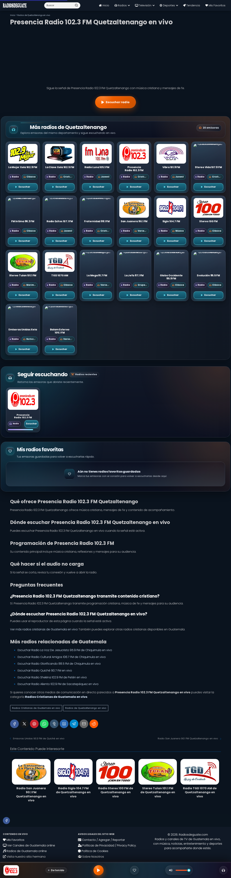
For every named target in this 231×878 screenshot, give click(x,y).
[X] (24, 723)
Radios (122, 5)
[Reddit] (94, 723)
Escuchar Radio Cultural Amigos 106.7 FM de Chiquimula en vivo (62, 657)
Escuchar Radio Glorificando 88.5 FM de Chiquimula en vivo (59, 664)
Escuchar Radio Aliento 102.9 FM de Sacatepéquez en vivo (58, 684)
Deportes (168, 5)
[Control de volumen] (171, 870)
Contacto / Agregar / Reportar (103, 840)
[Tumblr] (54, 723)
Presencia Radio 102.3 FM (23, 416)
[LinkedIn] (64, 723)
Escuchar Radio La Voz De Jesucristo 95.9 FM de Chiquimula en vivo (65, 650)
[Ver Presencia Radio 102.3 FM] (23, 399)
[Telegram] (74, 723)
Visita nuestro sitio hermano (26, 857)
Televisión (144, 5)
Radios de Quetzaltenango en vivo (85, 708)
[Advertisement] (115, 55)
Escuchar (31, 423)
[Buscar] (76, 5)
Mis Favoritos (216, 5)
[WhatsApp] (44, 723)
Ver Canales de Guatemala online (30, 845)
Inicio (105, 5)
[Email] (84, 723)
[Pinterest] (34, 723)
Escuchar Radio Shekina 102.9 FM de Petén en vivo (52, 677)
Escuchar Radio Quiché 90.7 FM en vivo (45, 670)
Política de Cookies (94, 851)
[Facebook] (14, 723)
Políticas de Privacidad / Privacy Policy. (109, 845)
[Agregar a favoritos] (134, 870)
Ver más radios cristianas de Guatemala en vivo (44, 629)
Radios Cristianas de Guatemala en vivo (36, 708)
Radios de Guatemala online (26, 851)
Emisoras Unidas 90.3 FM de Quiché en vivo (38, 738)
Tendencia (193, 5)
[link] (23, 410)
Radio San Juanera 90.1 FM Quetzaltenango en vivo (188, 738)
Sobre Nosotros (93, 857)
